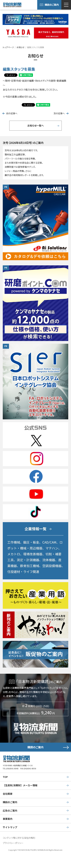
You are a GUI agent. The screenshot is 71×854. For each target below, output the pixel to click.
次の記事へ (59, 113)
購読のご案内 (52, 4)
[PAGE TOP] (67, 838)
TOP (5, 777)
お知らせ (20, 47)
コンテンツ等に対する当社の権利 (19, 837)
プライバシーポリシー (13, 843)
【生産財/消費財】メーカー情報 (20, 785)
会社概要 (7, 793)
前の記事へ (11, 113)
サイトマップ (10, 827)
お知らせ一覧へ (35, 125)
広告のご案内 (10, 810)
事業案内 (7, 818)
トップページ (8, 47)
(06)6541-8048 (12, 768)
